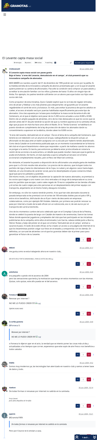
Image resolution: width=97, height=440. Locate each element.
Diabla (11, 363)
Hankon (12, 387)
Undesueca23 (14, 69)
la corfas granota (16, 322)
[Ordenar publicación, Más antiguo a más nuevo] (71, 63)
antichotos (13, 272)
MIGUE (12, 248)
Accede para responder (84, 63)
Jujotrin (12, 414)
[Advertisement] (48, 36)
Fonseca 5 (13, 295)
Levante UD (7, 63)
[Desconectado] (5, 70)
